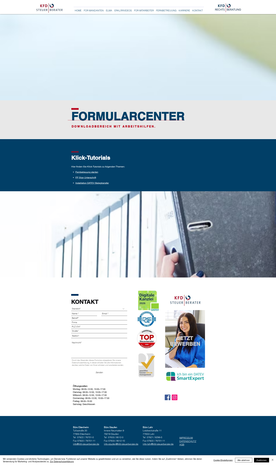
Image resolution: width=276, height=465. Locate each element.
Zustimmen (261, 460)
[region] (185, 339)
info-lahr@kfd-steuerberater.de (158, 444)
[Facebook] (167, 397)
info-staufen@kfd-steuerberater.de (121, 444)
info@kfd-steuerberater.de (86, 444)
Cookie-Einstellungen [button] (223, 460)
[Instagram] (174, 397)
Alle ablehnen (243, 460)
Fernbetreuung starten (86, 172)
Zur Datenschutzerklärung (62, 461)
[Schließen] (272, 460)
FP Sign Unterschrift (85, 177)
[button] (94, 9)
